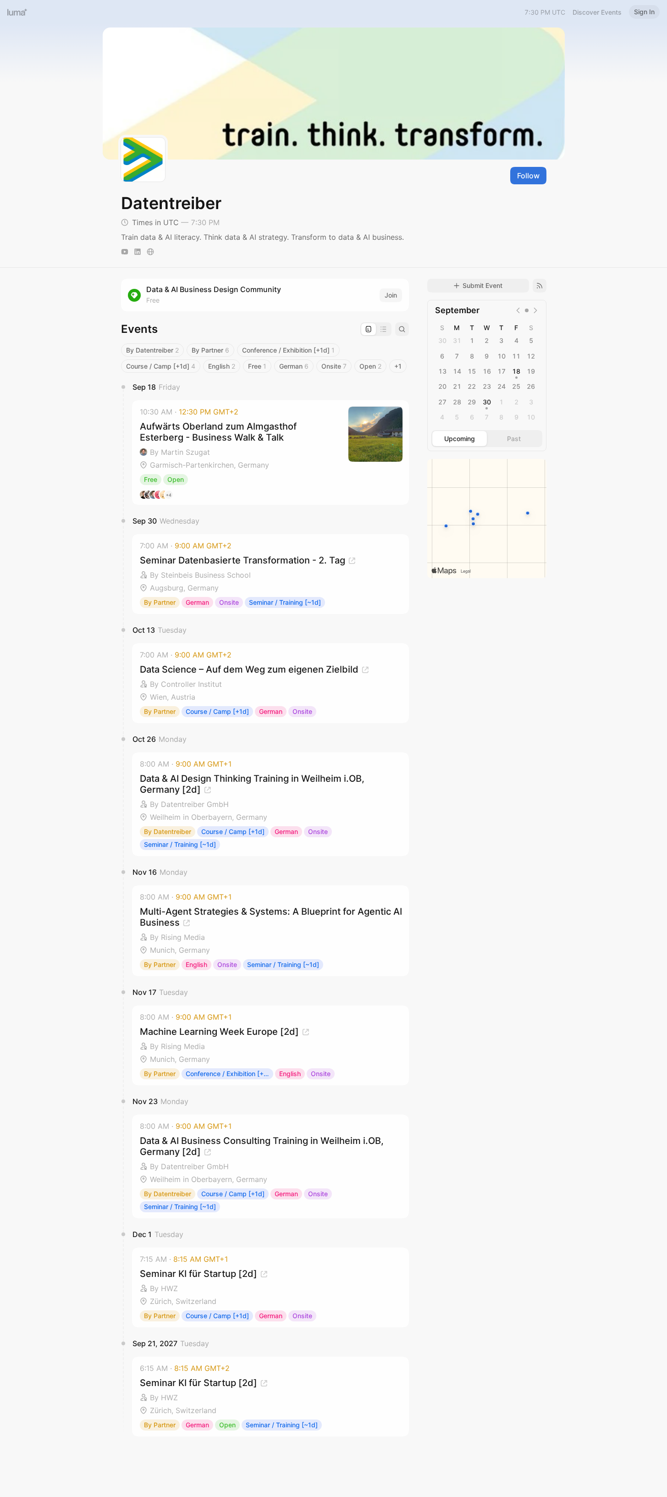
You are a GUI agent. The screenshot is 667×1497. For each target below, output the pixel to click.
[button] (270, 452)
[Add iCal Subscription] (539, 286)
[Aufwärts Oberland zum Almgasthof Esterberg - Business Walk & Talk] (270, 452)
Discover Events (597, 12)
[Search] (402, 329)
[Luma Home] (17, 12)
